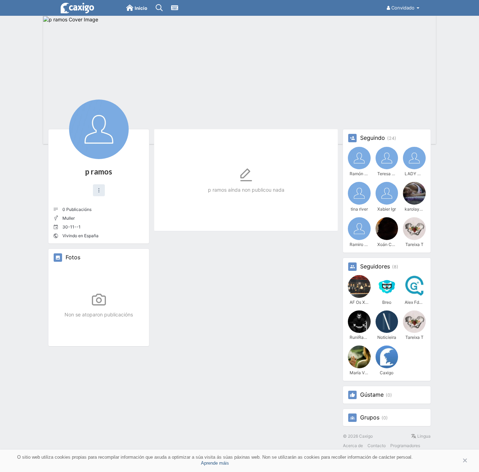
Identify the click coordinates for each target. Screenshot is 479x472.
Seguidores (375, 267)
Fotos (73, 257)
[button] (99, 190)
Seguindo (372, 138)
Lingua (423, 436)
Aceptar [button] (454, 461)
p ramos (98, 171)
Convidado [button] (403, 8)
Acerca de (353, 445)
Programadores (405, 445)
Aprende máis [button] (215, 463)
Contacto (376, 445)
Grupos (369, 418)
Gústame (372, 395)
